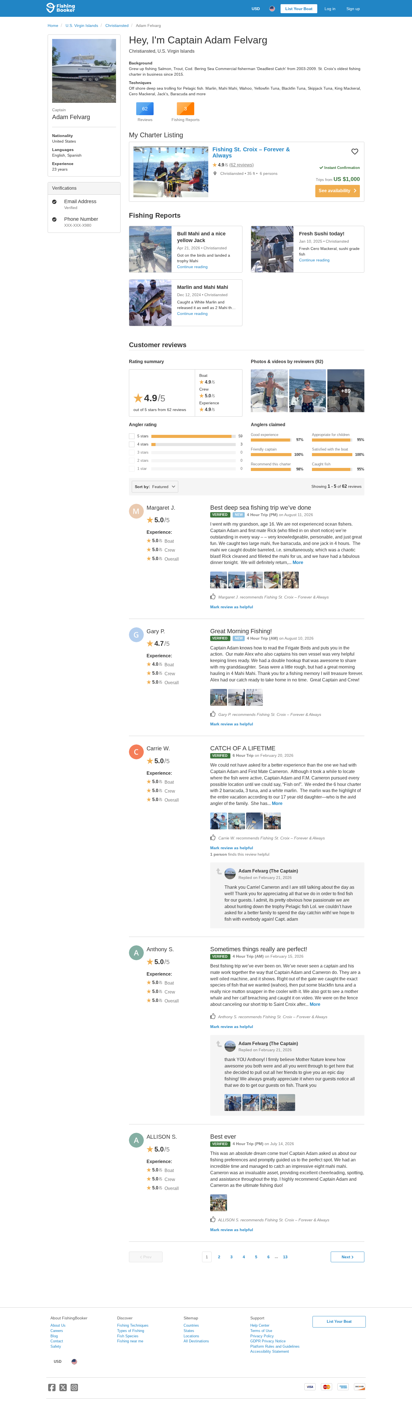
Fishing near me (130, 1341)
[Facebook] (52, 1390)
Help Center (259, 1325)
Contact (56, 1341)
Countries (191, 1325)
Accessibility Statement (269, 1351)
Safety (55, 1346)
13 (285, 1257)
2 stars (143, 460)
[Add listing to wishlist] (355, 151)
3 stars (143, 452)
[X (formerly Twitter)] (63, 1390)
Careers (56, 1331)
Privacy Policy (262, 1336)
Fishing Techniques (133, 1325)
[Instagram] (74, 1390)
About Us (58, 1325)
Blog (54, 1336)
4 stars (143, 444)
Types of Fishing (130, 1331)
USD (256, 8)
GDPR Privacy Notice (268, 1341)
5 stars (143, 436)
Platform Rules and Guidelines (275, 1346)
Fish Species (127, 1336)
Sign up (353, 8)
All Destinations (196, 1341)
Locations (191, 1336)
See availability (336, 190)
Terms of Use (261, 1331)
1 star (142, 469)
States (189, 1331)
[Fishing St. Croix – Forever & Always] (170, 171)
